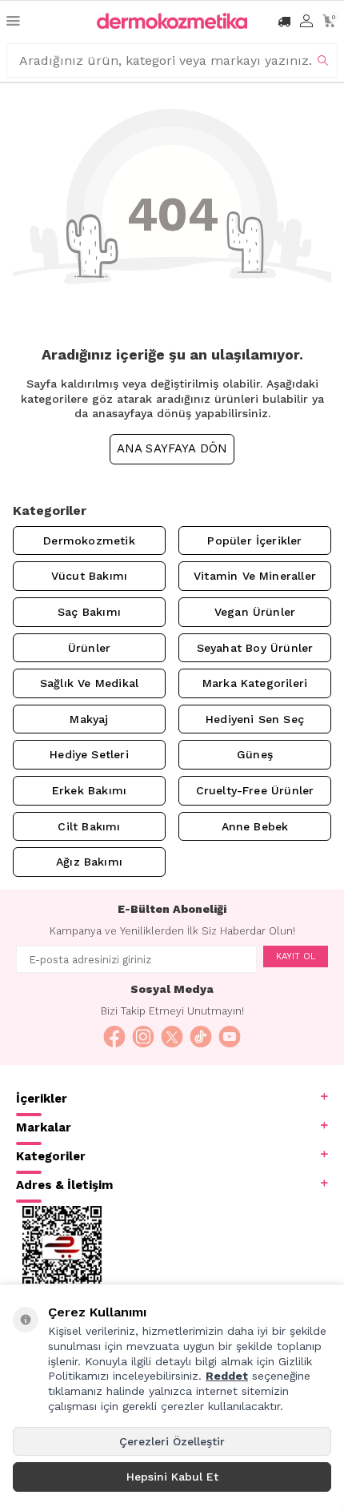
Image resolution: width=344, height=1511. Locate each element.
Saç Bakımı (89, 611)
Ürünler (89, 647)
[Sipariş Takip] (284, 21)
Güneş (255, 754)
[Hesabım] (306, 21)
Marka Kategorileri (254, 683)
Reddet (227, 1375)
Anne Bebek (255, 826)
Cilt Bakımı (89, 826)
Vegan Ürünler (254, 611)
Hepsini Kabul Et (172, 1476)
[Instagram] (143, 1037)
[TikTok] (201, 1037)
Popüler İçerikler (254, 540)
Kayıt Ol (295, 956)
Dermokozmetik (88, 540)
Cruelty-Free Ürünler (255, 790)
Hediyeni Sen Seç (255, 719)
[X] (172, 1037)
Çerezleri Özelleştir (172, 1441)
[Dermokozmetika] (172, 21)
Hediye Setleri (89, 754)
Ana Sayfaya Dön (172, 448)
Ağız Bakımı (89, 861)
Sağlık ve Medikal (89, 683)
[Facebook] (114, 1037)
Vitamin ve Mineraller (255, 575)
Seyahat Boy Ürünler (255, 647)
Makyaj (89, 719)
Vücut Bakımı (89, 575)
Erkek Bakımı (89, 790)
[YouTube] (229, 1037)
